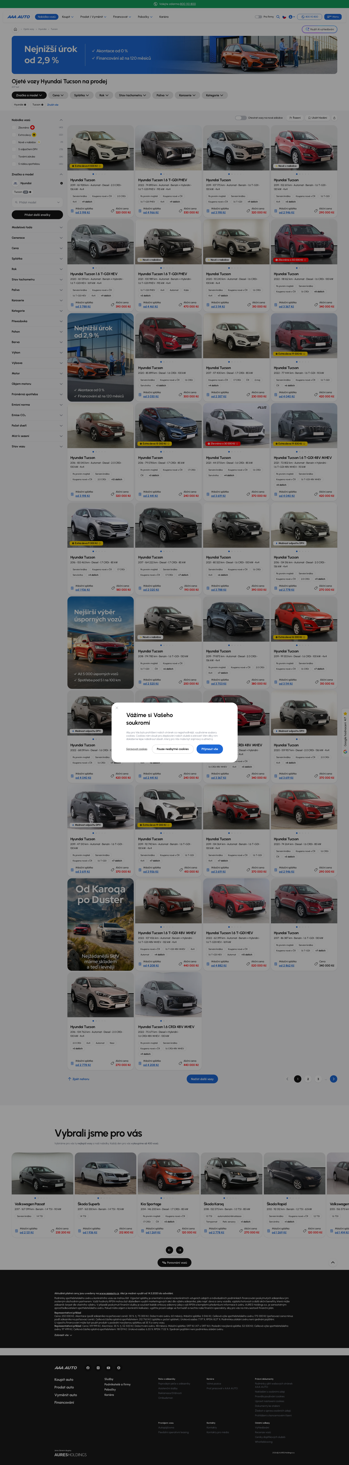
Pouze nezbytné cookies (173, 749)
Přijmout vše (210, 749)
